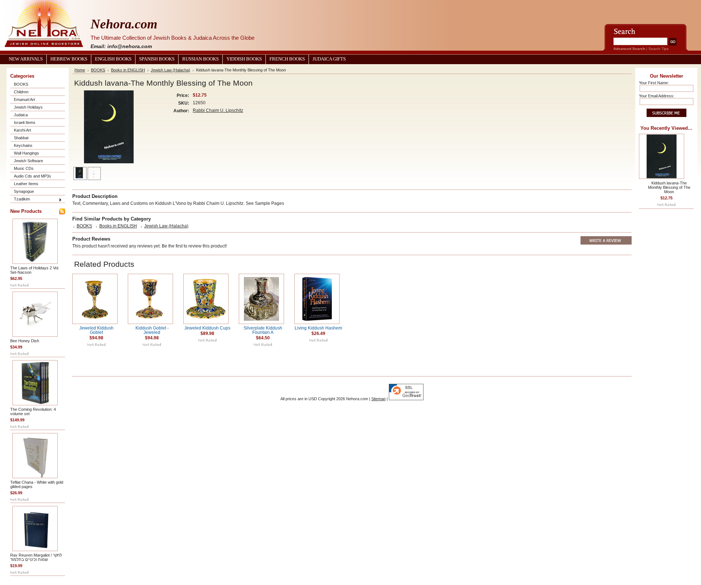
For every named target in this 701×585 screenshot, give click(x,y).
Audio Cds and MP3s (32, 176)
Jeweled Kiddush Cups (207, 328)
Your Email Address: (656, 96)
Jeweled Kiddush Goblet (96, 330)
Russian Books (200, 59)
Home (79, 70)
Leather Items (26, 184)
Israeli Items (24, 122)
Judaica (21, 115)
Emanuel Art (24, 99)
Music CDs (24, 168)
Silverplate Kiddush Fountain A (263, 330)
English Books (113, 59)
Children (21, 92)
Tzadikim (22, 199)
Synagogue (24, 191)
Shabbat (21, 138)
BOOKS (21, 84)
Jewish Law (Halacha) (170, 70)
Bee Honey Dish (24, 341)
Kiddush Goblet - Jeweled (152, 330)
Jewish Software (28, 161)
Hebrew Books (68, 59)
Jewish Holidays (28, 107)
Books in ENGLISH (128, 70)
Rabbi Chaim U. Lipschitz (218, 110)
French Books (287, 59)
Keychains (23, 145)
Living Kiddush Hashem (318, 328)
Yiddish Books (244, 59)
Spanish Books (157, 59)
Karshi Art (22, 130)
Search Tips (658, 49)
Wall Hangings (26, 153)
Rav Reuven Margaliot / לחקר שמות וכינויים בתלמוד (36, 557)
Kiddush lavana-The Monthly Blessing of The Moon (669, 187)
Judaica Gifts (329, 59)
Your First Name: (654, 83)
